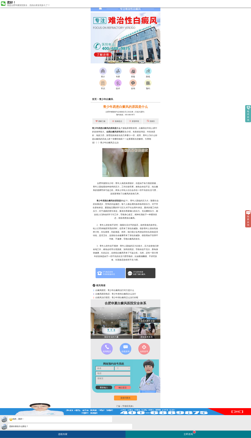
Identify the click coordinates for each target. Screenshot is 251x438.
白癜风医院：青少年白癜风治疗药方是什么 (114, 290)
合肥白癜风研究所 (114, 132)
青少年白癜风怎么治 (109, 143)
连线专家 (62, 434)
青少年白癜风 (106, 99)
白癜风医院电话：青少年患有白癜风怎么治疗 (115, 294)
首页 (94, 99)
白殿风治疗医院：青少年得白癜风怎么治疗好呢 (116, 297)
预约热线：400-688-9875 (125, 115)
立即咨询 (189, 433)
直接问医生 (125, 398)
